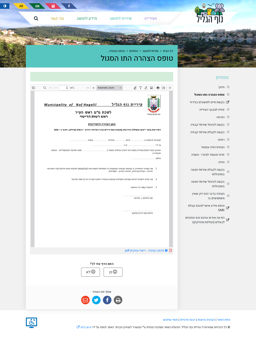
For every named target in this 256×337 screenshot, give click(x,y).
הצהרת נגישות (206, 319)
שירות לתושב (121, 18)
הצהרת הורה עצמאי (213, 147)
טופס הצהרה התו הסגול (209, 94)
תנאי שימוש (170, 319)
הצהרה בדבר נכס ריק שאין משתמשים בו (208, 195)
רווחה (221, 139)
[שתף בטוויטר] (96, 300)
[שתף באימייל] (85, 300)
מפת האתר (223, 319)
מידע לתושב (87, 18)
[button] (36, 18)
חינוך (221, 87)
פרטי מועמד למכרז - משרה (208, 154)
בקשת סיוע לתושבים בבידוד (207, 102)
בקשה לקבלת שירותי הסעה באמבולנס (208, 171)
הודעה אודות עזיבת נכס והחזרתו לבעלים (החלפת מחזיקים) (205, 219)
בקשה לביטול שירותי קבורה (208, 124)
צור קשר (57, 18)
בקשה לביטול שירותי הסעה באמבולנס (208, 183)
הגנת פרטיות (187, 319)
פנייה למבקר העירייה (212, 109)
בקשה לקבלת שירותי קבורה (207, 132)
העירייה (150, 18)
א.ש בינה (84, 327)
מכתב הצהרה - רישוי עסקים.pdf (134, 250)
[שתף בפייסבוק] (107, 300)
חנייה (221, 162)
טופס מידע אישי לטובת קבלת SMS (206, 207)
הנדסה (220, 117)
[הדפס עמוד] (118, 300)
